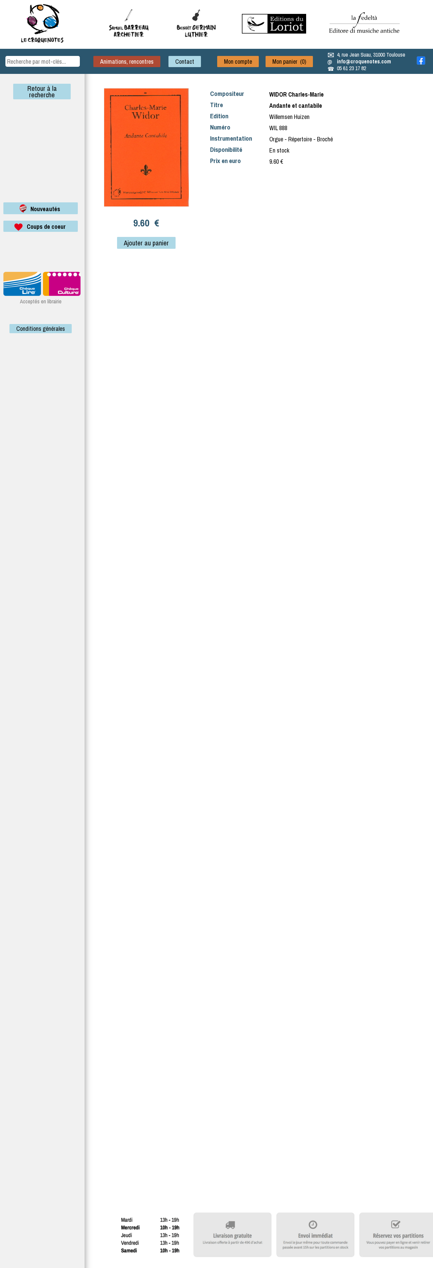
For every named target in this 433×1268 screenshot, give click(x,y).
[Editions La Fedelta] (365, 38)
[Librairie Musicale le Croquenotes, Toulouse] (274, 31)
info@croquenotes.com (364, 61)
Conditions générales (40, 328)
